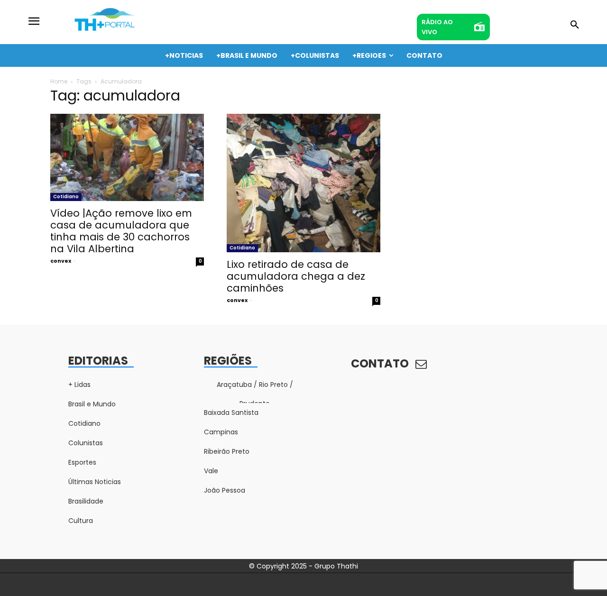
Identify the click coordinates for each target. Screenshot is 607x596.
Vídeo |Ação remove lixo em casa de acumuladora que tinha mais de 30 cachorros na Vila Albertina (121, 231)
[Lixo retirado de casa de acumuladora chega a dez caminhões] (303, 183)
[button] (574, 25)
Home (58, 81)
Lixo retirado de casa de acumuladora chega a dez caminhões (296, 276)
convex (60, 261)
